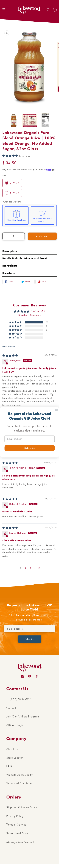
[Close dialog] (56, 409)
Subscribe (29, 447)
